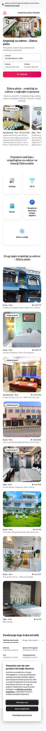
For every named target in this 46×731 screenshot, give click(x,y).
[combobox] (22, 58)
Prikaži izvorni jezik (12, 6)
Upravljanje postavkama (22, 715)
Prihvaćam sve (22, 702)
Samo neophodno (22, 709)
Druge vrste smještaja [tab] (31, 640)
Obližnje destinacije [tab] (10, 640)
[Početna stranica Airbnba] (5, 13)
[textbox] (12, 66)
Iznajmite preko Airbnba (29, 12)
